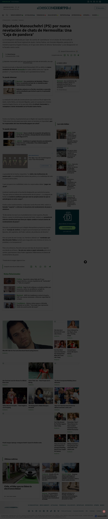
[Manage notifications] (104, 511)
